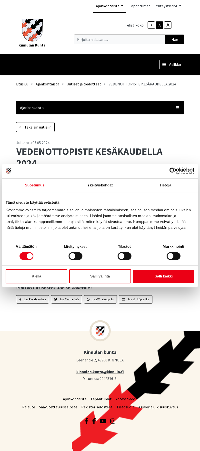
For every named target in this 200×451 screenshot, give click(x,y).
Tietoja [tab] (165, 185)
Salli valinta (100, 276)
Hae (174, 39)
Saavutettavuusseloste (58, 407)
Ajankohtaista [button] (108, 5)
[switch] (75, 256)
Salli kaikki (164, 276)
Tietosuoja (125, 407)
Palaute (28, 407)
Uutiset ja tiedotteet (84, 84)
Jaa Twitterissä (69, 299)
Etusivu (22, 84)
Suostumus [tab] (35, 185)
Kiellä (36, 276)
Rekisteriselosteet (96, 407)
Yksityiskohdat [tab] (100, 185)
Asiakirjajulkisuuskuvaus (158, 407)
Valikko (175, 64)
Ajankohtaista (47, 84)
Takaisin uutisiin (37, 127)
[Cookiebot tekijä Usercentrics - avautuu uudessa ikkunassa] (173, 171)
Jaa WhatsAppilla (102, 299)
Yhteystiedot (126, 398)
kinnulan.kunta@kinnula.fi (100, 371)
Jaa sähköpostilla (138, 299)
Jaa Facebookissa (34, 299)
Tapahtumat (139, 5)
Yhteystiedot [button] (167, 5)
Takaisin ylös (182, 442)
